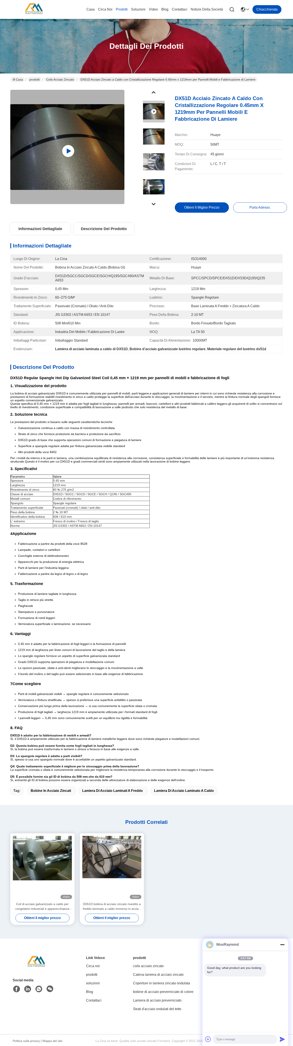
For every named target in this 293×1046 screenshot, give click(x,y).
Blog (164, 9)
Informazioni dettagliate (40, 229)
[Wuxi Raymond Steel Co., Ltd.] (33, 9)
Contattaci (179, 9)
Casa (90, 9)
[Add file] (208, 1039)
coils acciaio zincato (60, 79)
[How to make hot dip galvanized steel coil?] (67, 147)
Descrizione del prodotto (104, 229)
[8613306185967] (39, 989)
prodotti (122, 9)
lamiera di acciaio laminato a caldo (184, 791)
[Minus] (282, 944)
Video (153, 9)
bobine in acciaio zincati (51, 791)
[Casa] (36, 967)
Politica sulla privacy (26, 1041)
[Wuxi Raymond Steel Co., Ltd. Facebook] (16, 989)
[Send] (282, 1039)
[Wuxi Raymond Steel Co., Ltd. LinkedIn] (28, 989)
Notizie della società (207, 9)
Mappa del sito (52, 1041)
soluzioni (138, 9)
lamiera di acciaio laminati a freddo (112, 791)
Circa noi (105, 9)
